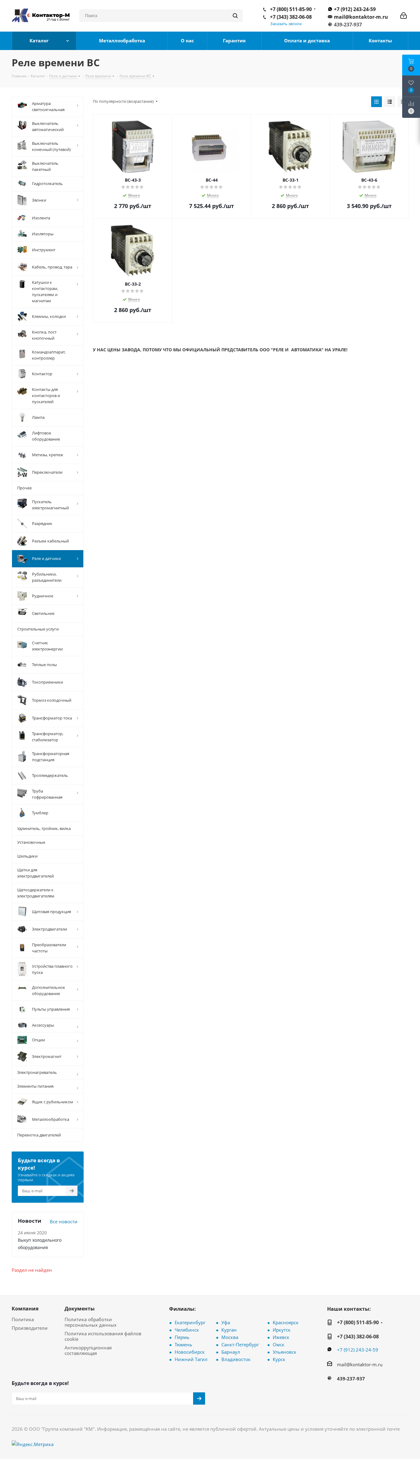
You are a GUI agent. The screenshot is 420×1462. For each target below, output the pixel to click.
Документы (80, 1308)
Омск (278, 1344)
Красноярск (286, 1322)
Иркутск (282, 1330)
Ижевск (281, 1337)
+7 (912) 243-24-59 (355, 9)
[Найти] (235, 16)
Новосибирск (190, 1352)
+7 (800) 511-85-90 (291, 9)
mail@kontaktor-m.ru (361, 17)
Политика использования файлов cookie (103, 1336)
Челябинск (187, 1330)
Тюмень (183, 1344)
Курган (229, 1330)
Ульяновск (284, 1352)
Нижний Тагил (191, 1359)
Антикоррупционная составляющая (88, 1350)
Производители (30, 1328)
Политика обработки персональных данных (91, 1322)
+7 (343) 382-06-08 (291, 17)
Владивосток (236, 1359)
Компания (25, 1308)
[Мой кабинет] (403, 15)
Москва (229, 1337)
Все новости (63, 1221)
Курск (279, 1359)
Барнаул (230, 1352)
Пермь (182, 1337)
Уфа (225, 1322)
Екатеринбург (190, 1322)
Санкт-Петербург (240, 1344)
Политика (23, 1319)
